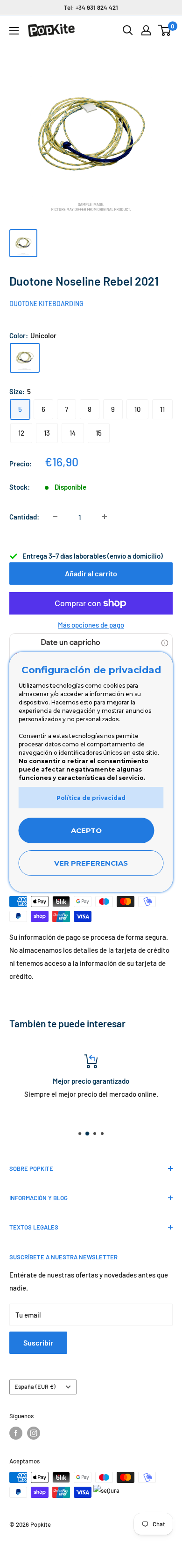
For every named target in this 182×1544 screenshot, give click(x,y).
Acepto (86, 830)
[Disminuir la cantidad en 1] (55, 516)
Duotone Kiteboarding (46, 303)
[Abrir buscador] (128, 30)
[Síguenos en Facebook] (15, 1433)
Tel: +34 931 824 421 (91, 7)
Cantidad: (24, 516)
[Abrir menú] (14, 30)
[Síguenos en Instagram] (33, 1433)
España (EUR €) (35, 1386)
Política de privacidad (91, 797)
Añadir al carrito (91, 573)
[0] (165, 30)
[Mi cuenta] (146, 30)
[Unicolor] (25, 358)
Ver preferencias (91, 863)
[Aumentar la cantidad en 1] (104, 516)
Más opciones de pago (91, 625)
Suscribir (38, 1342)
